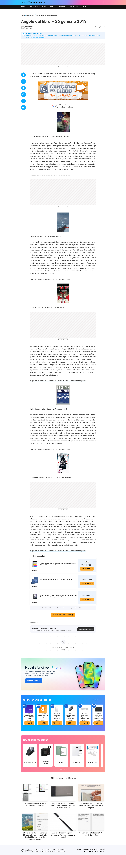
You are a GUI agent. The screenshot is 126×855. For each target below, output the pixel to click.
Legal (91, 849)
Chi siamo (79, 849)
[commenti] (97, 27)
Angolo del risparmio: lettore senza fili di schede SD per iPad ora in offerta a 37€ (63, 805)
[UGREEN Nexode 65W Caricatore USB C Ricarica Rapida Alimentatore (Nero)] (71, 709)
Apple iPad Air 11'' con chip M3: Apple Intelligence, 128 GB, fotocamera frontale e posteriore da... (58, 596)
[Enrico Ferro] (23, 27)
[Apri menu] (44, 2)
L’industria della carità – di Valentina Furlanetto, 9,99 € (48, 409)
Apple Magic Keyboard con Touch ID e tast (85, 717)
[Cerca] (25, 2)
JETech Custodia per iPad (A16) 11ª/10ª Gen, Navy (56, 579)
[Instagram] (93, 851)
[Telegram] (98, 851)
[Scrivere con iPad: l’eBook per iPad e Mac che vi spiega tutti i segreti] (91, 792)
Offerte (84, 7)
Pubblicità (102, 849)
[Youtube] (90, 851)
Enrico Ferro (29, 26)
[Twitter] (87, 851)
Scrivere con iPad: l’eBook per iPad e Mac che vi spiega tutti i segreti (91, 805)
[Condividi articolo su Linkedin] (23, 88)
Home (23, 15)
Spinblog (44, 849)
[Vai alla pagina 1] (61, 769)
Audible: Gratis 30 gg (43, 716)
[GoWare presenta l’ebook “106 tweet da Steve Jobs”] (91, 822)
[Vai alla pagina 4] (66, 769)
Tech (77, 7)
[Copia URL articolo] (23, 107)
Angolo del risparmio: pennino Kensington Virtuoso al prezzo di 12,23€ (62, 835)
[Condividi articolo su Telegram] (23, 94)
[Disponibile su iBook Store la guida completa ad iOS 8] (35, 792)
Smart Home (62, 7)
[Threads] (95, 851)
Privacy (96, 849)
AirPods (44, 7)
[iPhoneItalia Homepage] (35, 2)
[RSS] (104, 851)
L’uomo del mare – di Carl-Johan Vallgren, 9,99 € (46, 236)
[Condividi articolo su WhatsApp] (23, 101)
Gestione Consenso (59, 851)
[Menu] (22, 2)
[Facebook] (84, 851)
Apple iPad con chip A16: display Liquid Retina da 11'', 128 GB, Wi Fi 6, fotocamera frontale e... (58, 564)
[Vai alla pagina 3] (64, 769)
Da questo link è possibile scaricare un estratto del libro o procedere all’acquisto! (50, 175)
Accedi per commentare (86, 629)
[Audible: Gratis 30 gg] (43, 709)
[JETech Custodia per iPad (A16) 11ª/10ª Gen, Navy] (34, 580)
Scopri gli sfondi (32, 680)
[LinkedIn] (101, 851)
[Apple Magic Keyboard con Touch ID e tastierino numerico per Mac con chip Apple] (84, 709)
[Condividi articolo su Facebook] (23, 74)
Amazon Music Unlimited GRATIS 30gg (29, 717)
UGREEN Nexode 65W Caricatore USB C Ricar (70, 717)
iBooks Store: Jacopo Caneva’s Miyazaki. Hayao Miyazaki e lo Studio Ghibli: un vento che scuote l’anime (35, 836)
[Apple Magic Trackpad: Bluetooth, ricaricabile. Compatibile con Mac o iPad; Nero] (98, 709)
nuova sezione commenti (38, 37)
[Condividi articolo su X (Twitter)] (23, 81)
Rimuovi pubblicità (63, 67)
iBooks (32, 15)
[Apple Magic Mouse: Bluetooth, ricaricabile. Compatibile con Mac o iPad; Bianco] (57, 709)
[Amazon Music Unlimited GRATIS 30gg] (29, 709)
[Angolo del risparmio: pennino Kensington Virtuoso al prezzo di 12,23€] (63, 822)
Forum (72, 7)
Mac (36, 7)
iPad (30, 7)
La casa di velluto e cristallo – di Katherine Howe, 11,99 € (49, 136)
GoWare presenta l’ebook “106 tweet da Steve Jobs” (91, 834)
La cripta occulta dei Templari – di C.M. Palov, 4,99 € (47, 307)
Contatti (86, 849)
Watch (52, 7)
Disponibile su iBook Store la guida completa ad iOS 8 (35, 804)
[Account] (103, 2)
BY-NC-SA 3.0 (49, 851)
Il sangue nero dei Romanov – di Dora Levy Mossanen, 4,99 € (50, 477)
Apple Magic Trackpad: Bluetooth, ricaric (98, 717)
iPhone (23, 7)
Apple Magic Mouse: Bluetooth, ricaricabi (57, 717)
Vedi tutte (95, 700)
